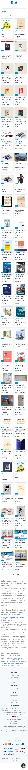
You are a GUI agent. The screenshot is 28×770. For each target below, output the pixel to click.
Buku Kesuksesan (10, 631)
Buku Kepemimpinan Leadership (16, 638)
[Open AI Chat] (23, 765)
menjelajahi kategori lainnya (11, 663)
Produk (4, 11)
